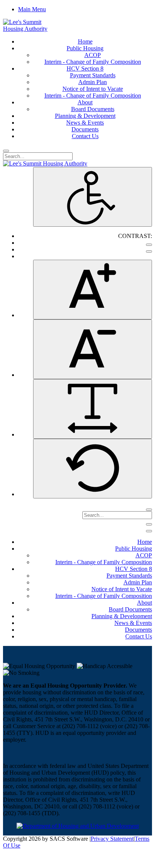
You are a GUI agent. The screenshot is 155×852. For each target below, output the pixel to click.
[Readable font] (92, 409)
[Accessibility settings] (92, 197)
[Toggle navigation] (149, 524)
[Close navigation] (149, 531)
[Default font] (92, 468)
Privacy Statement (112, 838)
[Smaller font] (92, 349)
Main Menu (32, 9)
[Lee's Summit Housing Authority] (32, 29)
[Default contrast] (149, 245)
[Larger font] (92, 289)
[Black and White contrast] (149, 251)
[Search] (6, 151)
